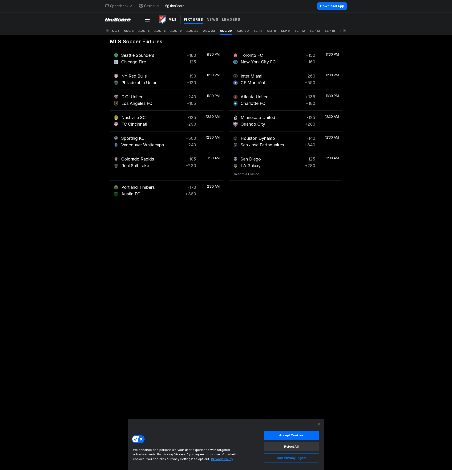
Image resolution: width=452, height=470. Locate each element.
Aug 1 (114, 31)
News (213, 19)
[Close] (319, 424)
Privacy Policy (222, 459)
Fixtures (193, 19)
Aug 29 (226, 31)
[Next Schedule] (344, 30)
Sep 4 (258, 31)
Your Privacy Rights (291, 458)
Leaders (231, 19)
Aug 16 (160, 31)
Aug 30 (243, 31)
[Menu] (147, 19)
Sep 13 (315, 31)
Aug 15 (144, 31)
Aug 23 (209, 31)
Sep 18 (330, 31)
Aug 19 (176, 31)
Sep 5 (271, 31)
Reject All (291, 446)
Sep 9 (285, 31)
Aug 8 (129, 31)
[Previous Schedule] (107, 30)
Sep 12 (300, 31)
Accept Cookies (291, 435)
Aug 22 (192, 31)
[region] (226, 444)
